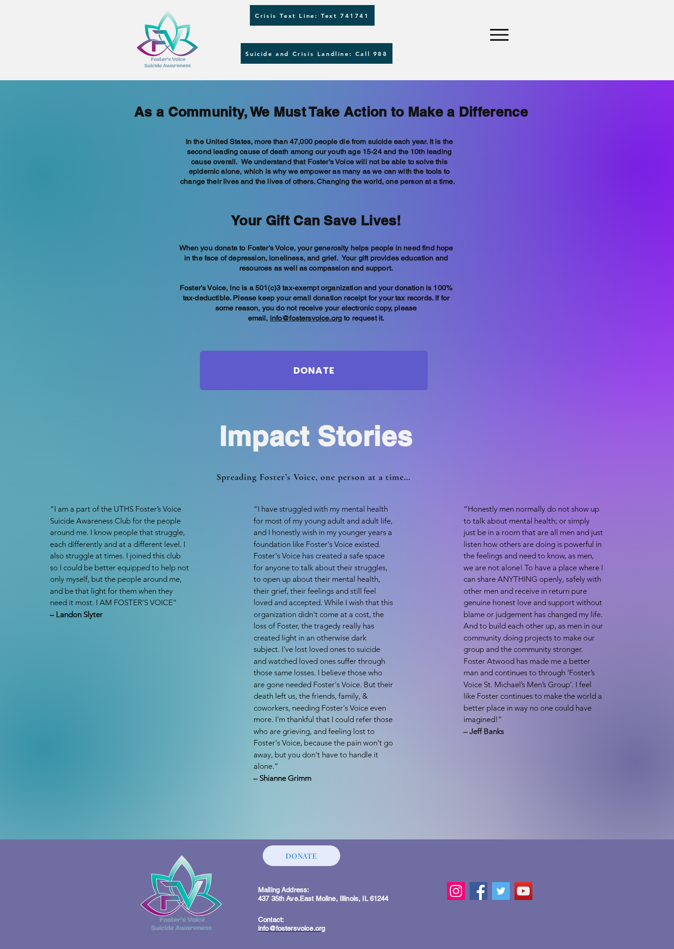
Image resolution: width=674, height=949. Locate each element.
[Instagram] (456, 891)
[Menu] (499, 35)
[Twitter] (501, 891)
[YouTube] (523, 891)
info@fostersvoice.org (306, 318)
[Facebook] (478, 891)
